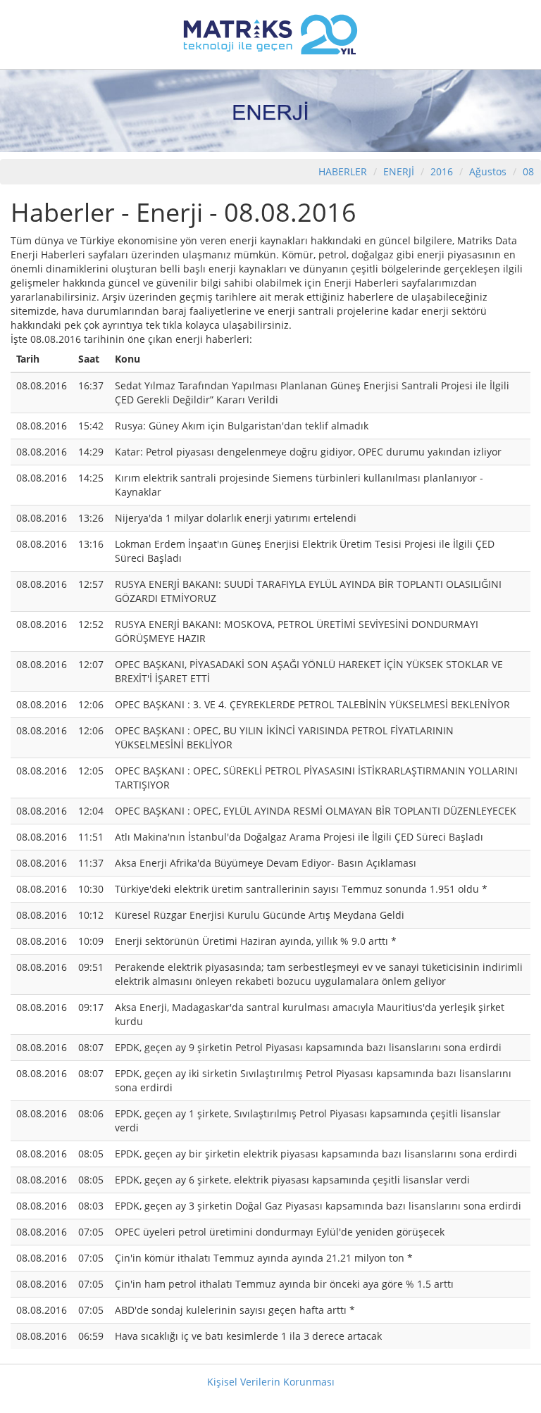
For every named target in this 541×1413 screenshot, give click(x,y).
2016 (443, 171)
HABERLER (342, 171)
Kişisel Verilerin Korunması (271, 1381)
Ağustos (487, 171)
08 (528, 171)
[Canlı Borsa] (270, 33)
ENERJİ (398, 171)
